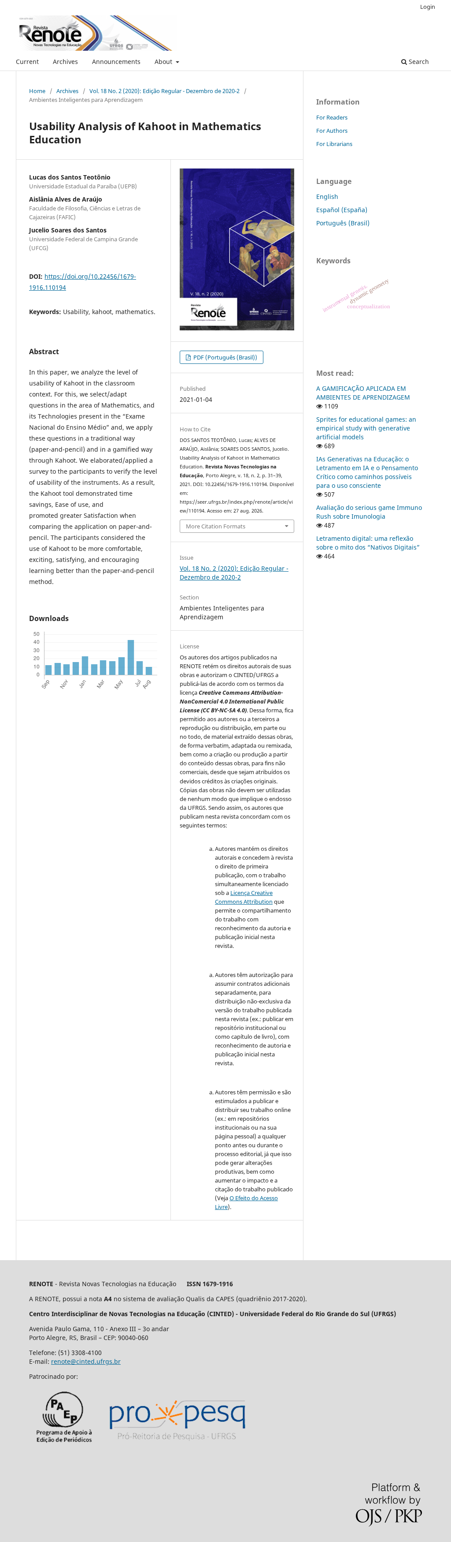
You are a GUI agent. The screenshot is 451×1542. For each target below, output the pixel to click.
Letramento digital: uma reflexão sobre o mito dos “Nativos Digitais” (368, 542)
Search (418, 61)
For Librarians (334, 144)
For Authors (331, 131)
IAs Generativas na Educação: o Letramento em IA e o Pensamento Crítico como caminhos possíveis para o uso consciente (367, 472)
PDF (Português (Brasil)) (224, 357)
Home (37, 91)
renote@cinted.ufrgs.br (86, 1361)
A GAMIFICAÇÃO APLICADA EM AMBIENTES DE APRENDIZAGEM (363, 392)
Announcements (116, 61)
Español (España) (341, 210)
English (327, 196)
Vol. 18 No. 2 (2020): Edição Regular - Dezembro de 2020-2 (164, 91)
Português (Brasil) (343, 223)
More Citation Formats (215, 526)
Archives (65, 61)
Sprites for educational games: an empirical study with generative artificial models (366, 428)
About (164, 61)
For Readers (331, 117)
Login (427, 7)
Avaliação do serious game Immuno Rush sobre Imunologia (369, 511)
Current (27, 61)
